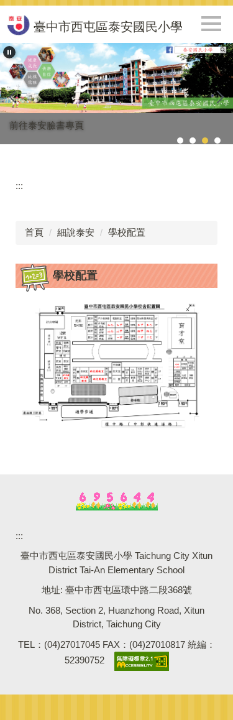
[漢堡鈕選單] (211, 23)
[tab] (180, 140)
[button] (9, 52)
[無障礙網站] (141, 660)
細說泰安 (75, 232)
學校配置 (126, 232)
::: (19, 185)
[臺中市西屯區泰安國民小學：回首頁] (18, 24)
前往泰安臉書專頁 (46, 125)
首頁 (34, 232)
